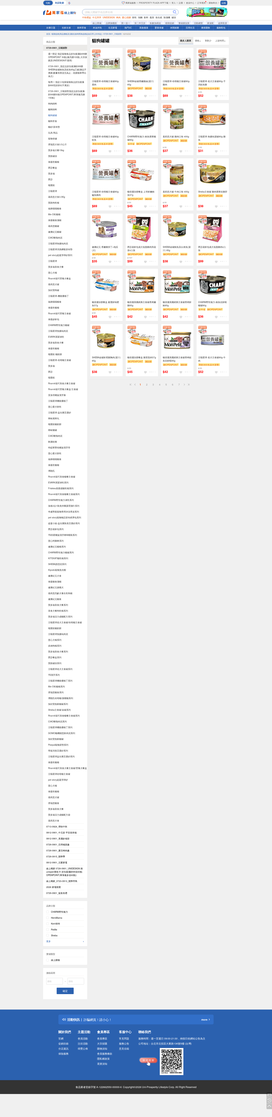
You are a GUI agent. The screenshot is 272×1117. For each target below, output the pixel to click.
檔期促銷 (169, 23)
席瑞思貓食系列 (56, 692)
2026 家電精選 (53, 887)
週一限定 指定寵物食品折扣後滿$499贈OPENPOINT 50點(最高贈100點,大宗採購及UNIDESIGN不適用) (67, 57)
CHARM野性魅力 (59, 911)
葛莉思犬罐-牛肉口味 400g (176, 191)
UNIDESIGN (109, 17)
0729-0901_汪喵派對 (56, 47)
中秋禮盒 (86, 17)
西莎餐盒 (52, 167)
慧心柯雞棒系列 (56, 540)
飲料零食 (81, 27)
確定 (65, 991)
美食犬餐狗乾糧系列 (58, 610)
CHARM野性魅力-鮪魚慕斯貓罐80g (141, 138)
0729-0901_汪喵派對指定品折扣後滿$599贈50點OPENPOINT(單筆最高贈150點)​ (66, 94)
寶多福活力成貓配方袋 (59, 814)
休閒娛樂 (174, 27)
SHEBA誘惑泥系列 (57, 564)
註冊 (181, 2)
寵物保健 (52, 138)
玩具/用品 (53, 132)
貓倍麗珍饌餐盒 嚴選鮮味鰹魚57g (105, 303)
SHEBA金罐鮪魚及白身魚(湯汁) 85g (177, 248)
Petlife (54, 929)
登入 (174, 2)
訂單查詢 (201, 2)
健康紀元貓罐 (54, 231)
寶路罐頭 (52, 156)
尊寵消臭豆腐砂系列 (58, 750)
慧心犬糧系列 (54, 639)
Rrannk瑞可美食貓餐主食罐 (61, 476)
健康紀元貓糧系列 (57, 546)
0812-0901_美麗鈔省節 (57, 838)
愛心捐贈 (126, 17)
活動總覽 (198, 23)
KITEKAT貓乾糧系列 (58, 558)
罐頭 (174, 17)
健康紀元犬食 (54, 575)
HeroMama (56, 917)
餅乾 (134, 17)
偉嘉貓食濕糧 (54, 220)
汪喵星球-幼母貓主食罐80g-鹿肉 (105, 83)
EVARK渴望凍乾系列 (58, 482)
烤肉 (118, 17)
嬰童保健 (159, 27)
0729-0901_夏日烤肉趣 (57, 850)
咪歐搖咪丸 (53, 418)
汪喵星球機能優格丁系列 (60, 680)
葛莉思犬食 (53, 820)
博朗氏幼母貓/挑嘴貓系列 (60, 698)
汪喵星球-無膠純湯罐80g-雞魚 (212, 138)
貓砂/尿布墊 (54, 126)
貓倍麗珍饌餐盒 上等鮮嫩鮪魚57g (140, 193)
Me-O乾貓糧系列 (56, 686)
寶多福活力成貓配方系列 (60, 616)
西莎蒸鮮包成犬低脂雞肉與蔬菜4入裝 (141, 248)
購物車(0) (213, 2)
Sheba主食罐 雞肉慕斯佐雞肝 (212, 191)
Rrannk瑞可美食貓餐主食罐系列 (64, 494)
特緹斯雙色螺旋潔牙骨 (59, 447)
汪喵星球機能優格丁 (58, 400)
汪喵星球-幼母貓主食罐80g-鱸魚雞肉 (105, 193)
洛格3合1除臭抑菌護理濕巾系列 (63, 505)
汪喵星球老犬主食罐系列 (60, 669)
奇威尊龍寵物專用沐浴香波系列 (63, 511)
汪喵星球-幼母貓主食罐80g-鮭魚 (105, 138)
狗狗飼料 (52, 103)
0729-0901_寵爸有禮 (56, 893)
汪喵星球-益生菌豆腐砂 (59, 412)
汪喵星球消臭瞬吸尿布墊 (60, 249)
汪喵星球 (52, 191)
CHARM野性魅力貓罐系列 (61, 552)
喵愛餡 (51, 185)
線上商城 (97, 23)
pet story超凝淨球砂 (58, 779)
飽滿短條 (52, 441)
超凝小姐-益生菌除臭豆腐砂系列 (64, 523)
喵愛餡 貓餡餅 (55, 354)
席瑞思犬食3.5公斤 (57, 144)
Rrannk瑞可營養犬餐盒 (59, 278)
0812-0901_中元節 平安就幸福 (61, 832)
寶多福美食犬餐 (56, 266)
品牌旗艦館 (111, 23)
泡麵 (140, 17)
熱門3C (128, 27)
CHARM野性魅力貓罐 (58, 325)
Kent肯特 (55, 923)
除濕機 (167, 17)
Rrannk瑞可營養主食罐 (59, 313)
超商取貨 (222, 23)
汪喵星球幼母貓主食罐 (59, 773)
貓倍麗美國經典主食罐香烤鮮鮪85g (177, 303)
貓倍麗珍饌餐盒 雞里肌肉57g (141, 357)
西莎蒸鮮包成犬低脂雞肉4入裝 (212, 248)
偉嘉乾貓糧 (53, 161)
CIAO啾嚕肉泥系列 (57, 721)
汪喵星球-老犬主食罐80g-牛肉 (212, 359)
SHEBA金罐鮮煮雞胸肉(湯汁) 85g (106, 359)
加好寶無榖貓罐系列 (58, 703)
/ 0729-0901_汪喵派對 (112, 33)
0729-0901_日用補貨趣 (57, 844)
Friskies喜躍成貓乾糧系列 (61, 488)
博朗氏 (51, 470)
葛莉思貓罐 (53, 225)
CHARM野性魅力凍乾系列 (61, 499)
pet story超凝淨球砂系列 (60, 255)
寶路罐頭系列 (54, 663)
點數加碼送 (155, 23)
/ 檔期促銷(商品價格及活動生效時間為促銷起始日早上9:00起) (76, 33)
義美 (152, 17)
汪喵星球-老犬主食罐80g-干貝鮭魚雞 (212, 83)
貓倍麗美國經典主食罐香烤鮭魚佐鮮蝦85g (177, 359)
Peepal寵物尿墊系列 (58, 744)
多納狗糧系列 (54, 645)
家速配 (210, 23)
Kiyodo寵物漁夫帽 (57, 569)
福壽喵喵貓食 (54, 208)
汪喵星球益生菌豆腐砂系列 (61, 756)
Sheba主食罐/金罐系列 (59, 709)
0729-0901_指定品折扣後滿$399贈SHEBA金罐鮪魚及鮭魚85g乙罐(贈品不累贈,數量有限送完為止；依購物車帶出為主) (67, 71)
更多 (65, 941)
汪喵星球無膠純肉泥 (58, 243)
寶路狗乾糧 (53, 202)
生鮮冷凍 (66, 27)
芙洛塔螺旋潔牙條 (57, 395)
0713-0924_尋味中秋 (56, 826)
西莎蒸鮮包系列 (56, 529)
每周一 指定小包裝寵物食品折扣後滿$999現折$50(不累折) (66, 83)
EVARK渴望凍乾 (56, 336)
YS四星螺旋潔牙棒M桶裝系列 (62, 534)
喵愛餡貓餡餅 (54, 424)
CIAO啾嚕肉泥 (55, 237)
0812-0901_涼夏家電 (56, 862)
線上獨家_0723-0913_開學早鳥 (61, 881)
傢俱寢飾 (205, 27)
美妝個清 (143, 27)
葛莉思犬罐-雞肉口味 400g (176, 136)
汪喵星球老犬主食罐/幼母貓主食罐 (65, 622)
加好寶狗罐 (53, 290)
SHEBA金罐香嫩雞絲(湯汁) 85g (140, 83)
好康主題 (50, 27)
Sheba (54, 935)
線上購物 (55, 960)
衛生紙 (159, 17)
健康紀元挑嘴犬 (56, 587)
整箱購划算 (184, 23)
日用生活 (190, 27)
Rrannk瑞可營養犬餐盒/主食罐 (63, 389)
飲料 (146, 17)
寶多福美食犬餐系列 (58, 604)
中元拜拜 (96, 17)
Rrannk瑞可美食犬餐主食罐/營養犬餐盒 (67, 768)
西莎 (50, 179)
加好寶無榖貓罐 (56, 738)
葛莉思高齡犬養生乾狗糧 (60, 593)
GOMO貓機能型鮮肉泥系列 (61, 733)
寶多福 (51, 173)
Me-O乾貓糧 (54, 214)
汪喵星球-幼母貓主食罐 (59, 360)
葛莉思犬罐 (53, 284)
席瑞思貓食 (53, 803)
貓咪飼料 (52, 109)
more (204, 1019)
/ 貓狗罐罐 (126, 33)
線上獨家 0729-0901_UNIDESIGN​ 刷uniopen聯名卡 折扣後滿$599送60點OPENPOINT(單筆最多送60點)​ (64, 872)
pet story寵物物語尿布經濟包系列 (64, 517)
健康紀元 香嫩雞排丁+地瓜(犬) (105, 248)
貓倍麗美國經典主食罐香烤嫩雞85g (141, 303)
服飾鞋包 (221, 27)
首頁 (48, 33)
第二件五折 (139, 23)
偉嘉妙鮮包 (53, 319)
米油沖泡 (97, 27)
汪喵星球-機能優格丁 (58, 295)
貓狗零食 (52, 121)
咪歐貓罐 (52, 430)
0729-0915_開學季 (55, 856)
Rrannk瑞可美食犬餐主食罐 (61, 383)
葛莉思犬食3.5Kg (56, 196)
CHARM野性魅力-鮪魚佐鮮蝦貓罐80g (212, 303)
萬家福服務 (130, 2)
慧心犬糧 (52, 272)
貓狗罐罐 (52, 115)
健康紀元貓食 (54, 599)
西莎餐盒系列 (54, 657)
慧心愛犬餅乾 (54, 406)
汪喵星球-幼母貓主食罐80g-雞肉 (176, 83)
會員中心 (190, 2)
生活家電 (112, 27)
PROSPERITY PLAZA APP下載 (153, 2)
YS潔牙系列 (54, 674)
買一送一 (125, 23)
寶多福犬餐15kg (56, 150)
